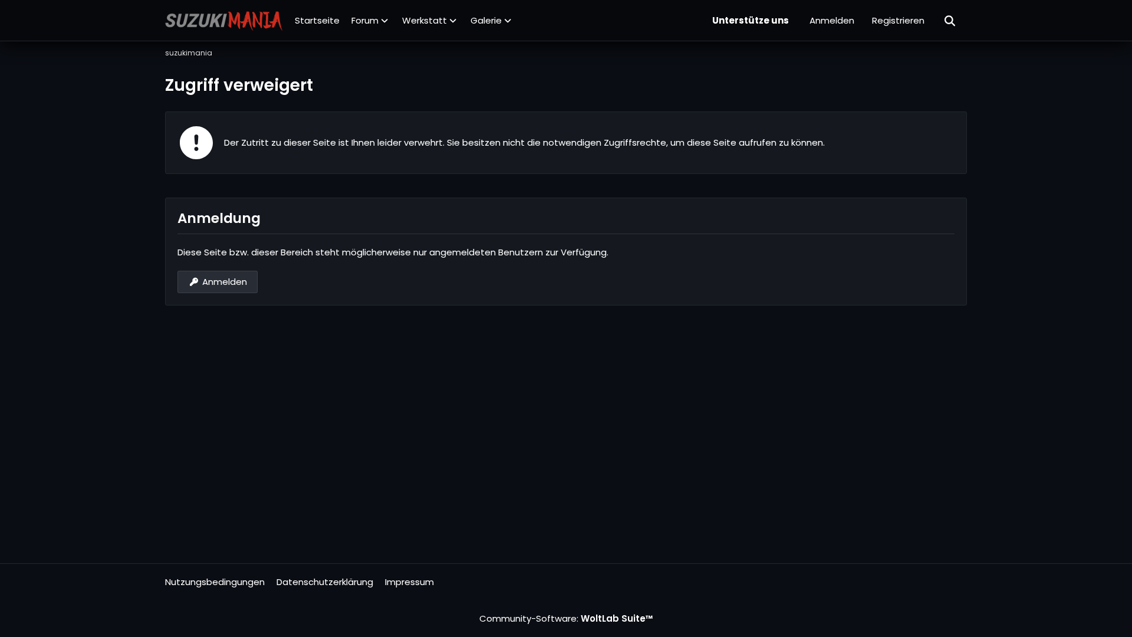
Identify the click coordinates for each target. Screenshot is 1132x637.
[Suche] (950, 20)
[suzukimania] (224, 20)
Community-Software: (566, 618)
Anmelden (831, 20)
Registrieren (898, 20)
